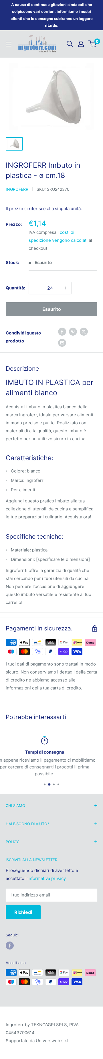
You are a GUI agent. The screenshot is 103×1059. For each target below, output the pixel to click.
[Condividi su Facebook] (62, 331)
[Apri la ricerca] (70, 44)
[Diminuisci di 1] (35, 288)
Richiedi (23, 912)
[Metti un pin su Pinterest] (73, 331)
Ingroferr (17, 189)
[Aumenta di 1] (65, 288)
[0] (92, 43)
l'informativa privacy (45, 878)
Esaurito (51, 309)
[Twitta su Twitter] (84, 331)
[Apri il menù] (8, 44)
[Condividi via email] (62, 342)
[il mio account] (81, 44)
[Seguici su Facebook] (10, 946)
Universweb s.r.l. (53, 1040)
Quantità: (15, 288)
